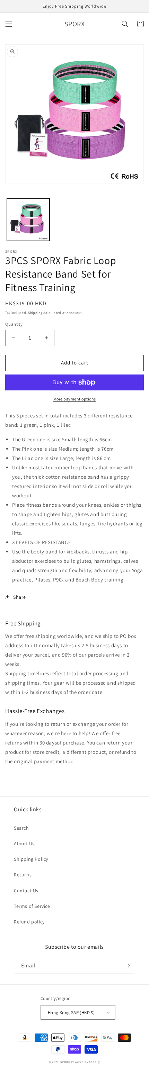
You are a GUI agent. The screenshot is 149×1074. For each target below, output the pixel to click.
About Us (24, 843)
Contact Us (26, 890)
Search (21, 828)
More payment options (74, 398)
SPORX (65, 1062)
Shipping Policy (31, 859)
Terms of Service (32, 906)
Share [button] (19, 597)
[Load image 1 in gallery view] (28, 220)
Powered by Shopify (85, 1062)
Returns (23, 875)
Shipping (35, 312)
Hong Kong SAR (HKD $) (71, 1013)
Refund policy (29, 922)
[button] (8, 23)
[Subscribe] (127, 966)
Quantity (14, 324)
